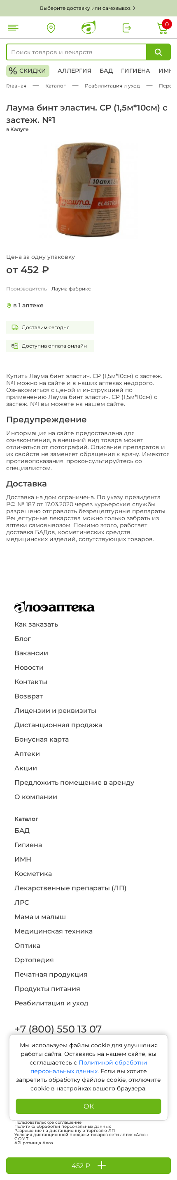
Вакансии (31, 653)
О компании (35, 797)
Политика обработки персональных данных (62, 1127)
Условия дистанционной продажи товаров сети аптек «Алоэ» (81, 1135)
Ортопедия (34, 960)
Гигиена (135, 70)
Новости (29, 667)
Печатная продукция (51, 974)
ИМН (165, 70)
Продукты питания (47, 989)
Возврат (28, 696)
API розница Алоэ (33, 1143)
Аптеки (27, 754)
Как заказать (36, 624)
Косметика (33, 874)
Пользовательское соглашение (48, 1122)
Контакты (30, 682)
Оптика (27, 946)
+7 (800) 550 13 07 (57, 1029)
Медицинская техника (53, 931)
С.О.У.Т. (21, 1139)
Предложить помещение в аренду (74, 782)
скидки (27, 71)
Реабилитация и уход (51, 1003)
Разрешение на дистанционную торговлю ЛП (64, 1131)
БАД (106, 70)
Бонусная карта (41, 739)
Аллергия (74, 70)
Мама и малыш (40, 917)
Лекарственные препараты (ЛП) (70, 888)
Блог (22, 639)
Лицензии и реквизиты (55, 710)
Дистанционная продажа (58, 725)
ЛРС (21, 902)
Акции (25, 768)
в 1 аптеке (28, 305)
